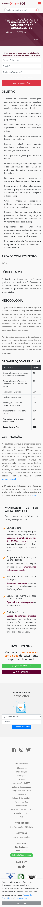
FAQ (21, 817)
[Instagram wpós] (21, 751)
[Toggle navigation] (39, 3)
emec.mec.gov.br (9, 479)
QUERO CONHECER (22, 666)
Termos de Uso (21, 802)
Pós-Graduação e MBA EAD (21, 827)
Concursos (21, 794)
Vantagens (21, 775)
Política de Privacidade (21, 798)
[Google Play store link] (23, 867)
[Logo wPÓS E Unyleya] (12, 3)
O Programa (21, 768)
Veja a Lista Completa (21, 837)
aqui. (34, 495)
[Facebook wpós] (14, 751)
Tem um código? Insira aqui (21, 77)
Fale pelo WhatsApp (21, 855)
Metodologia (21, 772)
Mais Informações (21, 672)
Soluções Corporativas (21, 787)
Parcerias (21, 779)
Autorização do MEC (21, 783)
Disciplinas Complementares (21, 809)
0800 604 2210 (21, 850)
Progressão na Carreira (21, 790)
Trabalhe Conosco (21, 813)
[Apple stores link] (19, 867)
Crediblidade (21, 806)
